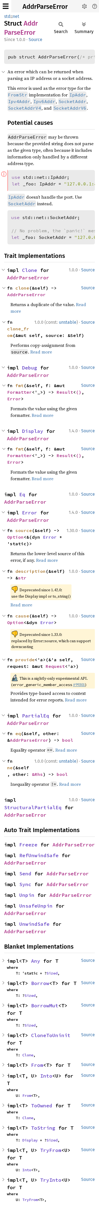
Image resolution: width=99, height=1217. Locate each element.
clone (22, 288)
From (37, 1065)
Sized (51, 973)
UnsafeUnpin (36, 906)
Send (25, 873)
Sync (25, 884)
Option (15, 537)
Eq (22, 494)
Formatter (19, 392)
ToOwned (41, 1105)
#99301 (79, 684)
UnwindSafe (34, 924)
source (23, 530)
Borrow (40, 983)
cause (22, 616)
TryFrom (50, 1150)
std (7, 16)
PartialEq (35, 716)
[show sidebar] (5, 6)
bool (67, 740)
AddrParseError (45, 6)
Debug (29, 368)
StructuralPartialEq (33, 807)
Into (46, 1076)
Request (55, 666)
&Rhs (37, 774)
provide (25, 659)
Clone (29, 270)
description (30, 571)
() (78, 392)
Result (65, 392)
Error (14, 398)
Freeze (28, 844)
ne (10, 767)
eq (18, 733)
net (16, 16)
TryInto (50, 1180)
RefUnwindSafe (39, 855)
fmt (19, 385)
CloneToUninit (50, 1035)
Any (35, 961)
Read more (41, 352)
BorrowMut (44, 1005)
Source (35, 39)
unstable (67, 322)
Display (32, 431)
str (22, 578)
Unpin (26, 895)
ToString (43, 1128)
